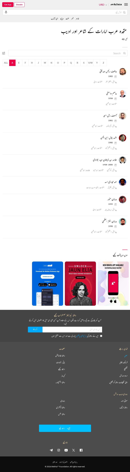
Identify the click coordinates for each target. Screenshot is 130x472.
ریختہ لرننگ (123, 407)
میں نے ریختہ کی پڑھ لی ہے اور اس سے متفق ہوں (75, 335)
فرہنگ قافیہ (123, 362)
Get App (7, 4)
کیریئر (63, 375)
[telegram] (51, 450)
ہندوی (62, 401)
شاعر (77, 18)
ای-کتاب (54, 18)
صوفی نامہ (124, 401)
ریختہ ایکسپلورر (60, 382)
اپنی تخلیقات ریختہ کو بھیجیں (118, 382)
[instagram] (58, 450)
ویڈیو (61, 18)
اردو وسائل (123, 375)
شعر (72, 18)
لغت (67, 18)
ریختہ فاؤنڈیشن (60, 355)
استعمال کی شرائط (64, 462)
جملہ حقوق (55, 462)
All (6, 62)
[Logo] (116, 5)
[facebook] (81, 450)
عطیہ (125, 355)
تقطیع (125, 369)
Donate (19, 4)
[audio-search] (6, 12)
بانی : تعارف (60, 362)
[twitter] (73, 450)
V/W (90, 62)
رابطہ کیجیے (61, 369)
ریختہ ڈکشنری (60, 407)
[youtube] (66, 450)
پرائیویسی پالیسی (81, 335)
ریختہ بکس (61, 414)
